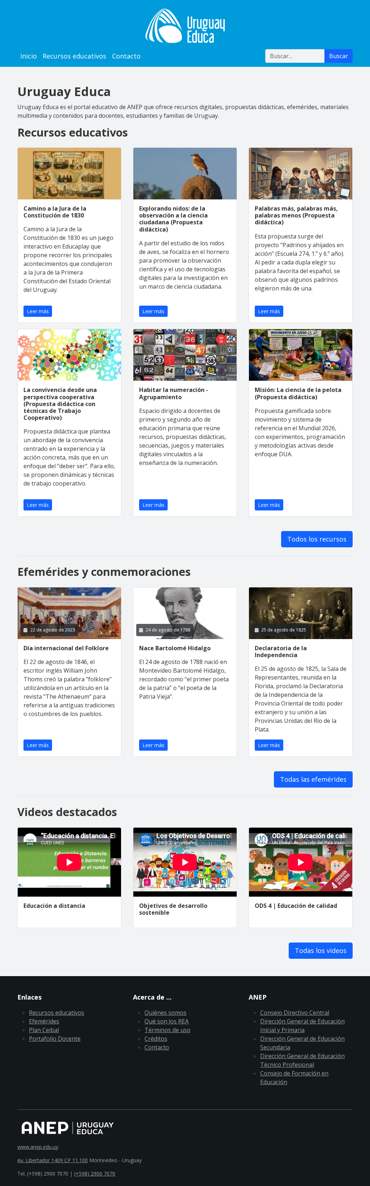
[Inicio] (185, 26)
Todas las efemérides (313, 779)
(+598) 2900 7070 (94, 1173)
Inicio (28, 56)
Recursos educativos (74, 56)
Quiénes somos (165, 1013)
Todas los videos (321, 950)
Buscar (338, 56)
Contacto (126, 56)
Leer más (38, 311)
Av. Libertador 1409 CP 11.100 (52, 1160)
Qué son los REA (167, 1021)
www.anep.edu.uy (37, 1146)
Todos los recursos (317, 539)
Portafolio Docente (55, 1039)
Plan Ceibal (44, 1030)
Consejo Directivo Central (294, 1013)
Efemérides (44, 1021)
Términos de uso (167, 1030)
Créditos (156, 1039)
